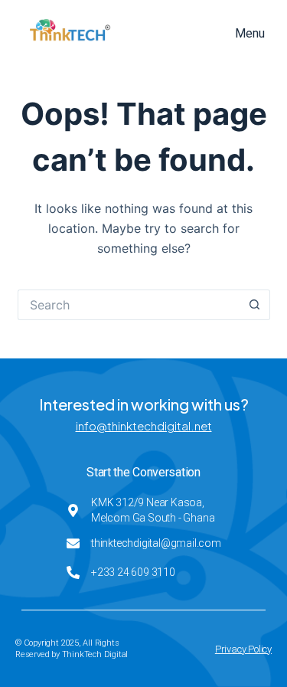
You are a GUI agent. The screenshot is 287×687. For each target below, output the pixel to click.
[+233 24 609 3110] (73, 572)
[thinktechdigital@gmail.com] (73, 543)
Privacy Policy (243, 649)
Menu (250, 33)
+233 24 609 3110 (133, 572)
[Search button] (255, 305)
